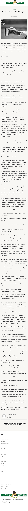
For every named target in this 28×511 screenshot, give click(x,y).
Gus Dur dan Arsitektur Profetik (8, 426)
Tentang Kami (4, 468)
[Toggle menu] (2, 2)
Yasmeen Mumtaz (4, 480)
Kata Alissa (3, 461)
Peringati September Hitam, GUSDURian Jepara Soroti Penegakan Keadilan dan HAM (15, 424)
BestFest (3, 448)
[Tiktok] (12, 502)
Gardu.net (3, 445)
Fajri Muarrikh (3, 488)
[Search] (4, 2)
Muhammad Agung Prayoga (6, 486)
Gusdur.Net (4, 436)
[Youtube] (7, 502)
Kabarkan (3, 441)
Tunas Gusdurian (5, 443)
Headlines (3, 454)
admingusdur (3, 473)
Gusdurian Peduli (5, 439)
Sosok (2, 463)
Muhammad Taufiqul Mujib (6, 484)
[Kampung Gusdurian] (15, 2)
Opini (2, 456)
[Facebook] (2, 502)
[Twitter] (10, 502)
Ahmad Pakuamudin (5, 482)
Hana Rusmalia (4, 475)
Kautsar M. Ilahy (4, 478)
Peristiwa (3, 458)
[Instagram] (4, 502)
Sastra (14, 9)
